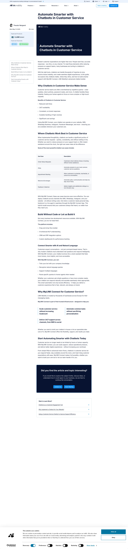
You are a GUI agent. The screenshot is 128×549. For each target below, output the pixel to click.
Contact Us (113, 5)
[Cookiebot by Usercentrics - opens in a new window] (11, 545)
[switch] (50, 545)
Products (30, 5)
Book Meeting (69, 387)
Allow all (113, 531)
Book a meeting (102, 5)
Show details (91, 545)
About (75, 5)
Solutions (42, 5)
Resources (55, 5)
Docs (65, 5)
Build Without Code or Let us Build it (21, 72)
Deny (113, 537)
